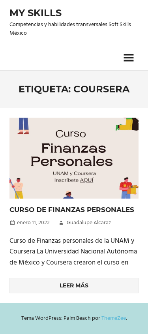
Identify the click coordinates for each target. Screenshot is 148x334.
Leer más (74, 285)
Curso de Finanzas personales (71, 210)
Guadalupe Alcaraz (89, 222)
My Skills (35, 13)
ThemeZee (113, 318)
